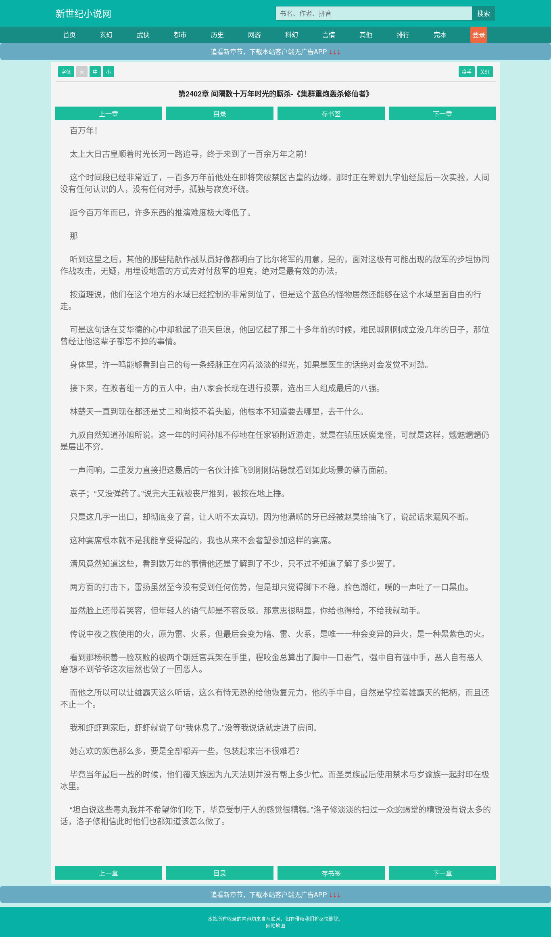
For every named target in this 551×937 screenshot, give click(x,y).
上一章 (108, 113)
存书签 (331, 113)
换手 (467, 71)
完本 (440, 34)
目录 (219, 113)
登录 (478, 34)
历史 (217, 34)
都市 (180, 34)
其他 (365, 34)
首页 (69, 34)
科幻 (291, 34)
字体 (66, 71)
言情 (328, 34)
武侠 (143, 34)
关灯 (485, 71)
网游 (254, 34)
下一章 (442, 113)
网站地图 (275, 925)
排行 (403, 34)
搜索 (483, 13)
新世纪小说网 (83, 13)
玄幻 (106, 34)
